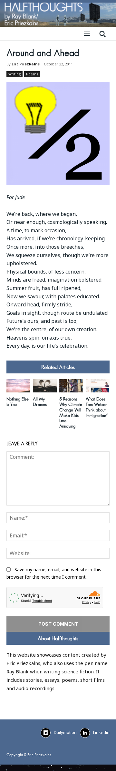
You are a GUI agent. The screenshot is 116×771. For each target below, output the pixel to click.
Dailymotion (65, 732)
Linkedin (101, 732)
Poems (32, 74)
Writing (14, 74)
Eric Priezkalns (26, 64)
